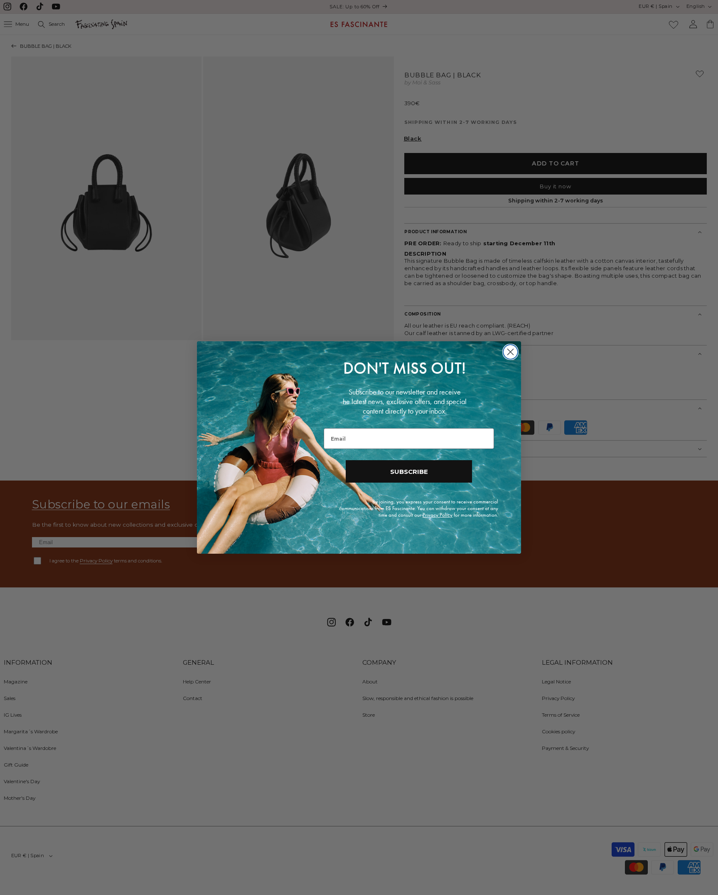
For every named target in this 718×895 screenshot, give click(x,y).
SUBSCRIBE (409, 472)
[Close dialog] (510, 352)
